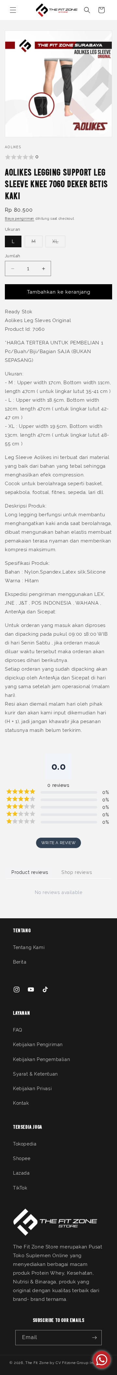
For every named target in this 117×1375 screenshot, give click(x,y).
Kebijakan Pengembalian (41, 1059)
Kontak (21, 1103)
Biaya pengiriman (19, 218)
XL (58, 243)
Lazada (21, 1173)
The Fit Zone (36, 1363)
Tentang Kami (29, 947)
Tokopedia (24, 1143)
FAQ (17, 1030)
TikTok (20, 1188)
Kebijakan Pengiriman (38, 1044)
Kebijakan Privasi (32, 1088)
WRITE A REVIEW (58, 843)
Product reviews (29, 872)
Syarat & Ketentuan (35, 1074)
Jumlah (12, 255)
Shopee (22, 1158)
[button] (13, 10)
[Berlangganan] (94, 1337)
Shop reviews (76, 872)
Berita (20, 962)
